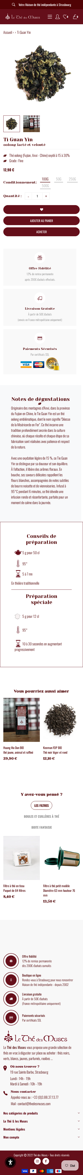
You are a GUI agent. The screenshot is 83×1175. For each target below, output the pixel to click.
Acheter (41, 231)
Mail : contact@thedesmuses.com (30, 1103)
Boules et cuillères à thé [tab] (41, 816)
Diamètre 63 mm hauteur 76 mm (59, 892)
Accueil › (8, 32)
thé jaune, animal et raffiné (18, 752)
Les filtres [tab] (41, 805)
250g (72, 179)
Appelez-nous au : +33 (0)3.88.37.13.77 (34, 1097)
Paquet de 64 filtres (14, 890)
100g (45, 179)
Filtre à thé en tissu (13, 885)
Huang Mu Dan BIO (13, 747)
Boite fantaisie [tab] (41, 827)
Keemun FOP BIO (52, 747)
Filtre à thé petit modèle (56, 885)
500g (45, 185)
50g (58, 179)
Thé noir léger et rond (55, 752)
